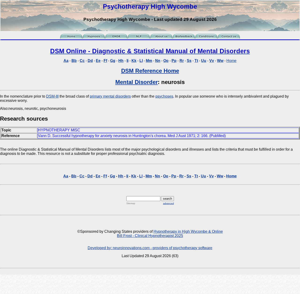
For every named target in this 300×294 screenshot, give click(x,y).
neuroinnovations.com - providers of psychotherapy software (162, 248)
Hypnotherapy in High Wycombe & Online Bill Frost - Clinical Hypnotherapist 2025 (170, 233)
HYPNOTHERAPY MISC (59, 130)
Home (231, 61)
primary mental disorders (110, 96)
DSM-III (52, 96)
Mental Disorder (136, 82)
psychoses (164, 96)
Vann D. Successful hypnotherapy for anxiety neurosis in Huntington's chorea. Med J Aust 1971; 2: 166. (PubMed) (132, 136)
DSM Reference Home (150, 71)
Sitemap (130, 203)
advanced (168, 203)
